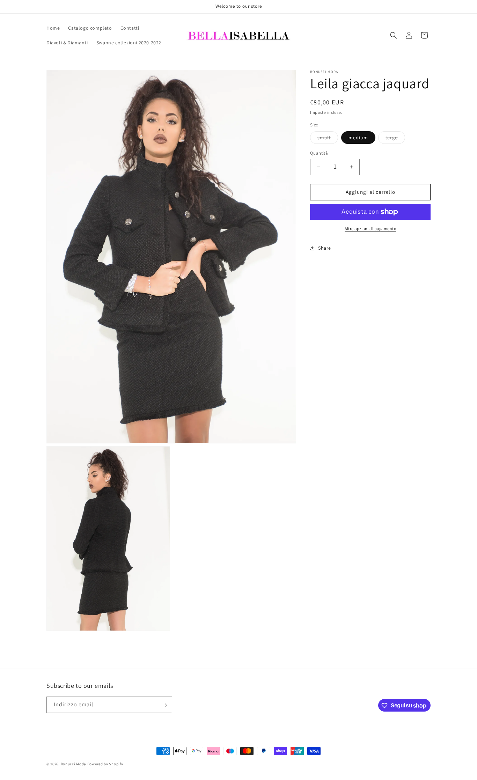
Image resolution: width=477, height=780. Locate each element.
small (327, 139)
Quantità (319, 153)
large (395, 139)
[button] (393, 35)
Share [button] (324, 248)
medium (358, 137)
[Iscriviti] (164, 705)
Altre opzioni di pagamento (370, 228)
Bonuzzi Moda (73, 763)
